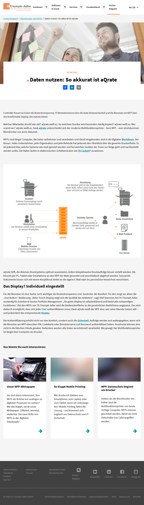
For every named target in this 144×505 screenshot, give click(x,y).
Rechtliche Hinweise (76, 496)
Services (73, 7)
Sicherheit (83, 320)
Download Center (57, 469)
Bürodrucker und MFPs (31, 18)
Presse (29, 472)
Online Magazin (113, 7)
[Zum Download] (40, 431)
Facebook (122, 476)
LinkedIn (109, 476)
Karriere (7, 479)
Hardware (37, 7)
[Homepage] (17, 7)
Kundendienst (93, 7)
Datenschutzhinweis (98, 496)
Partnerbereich (56, 472)
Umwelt (7, 476)
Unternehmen (10, 469)
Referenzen (31, 469)
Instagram (136, 476)
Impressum (124, 496)
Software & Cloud (55, 7)
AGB (114, 496)
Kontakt (137, 496)
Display (45, 313)
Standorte (8, 472)
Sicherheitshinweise (54, 496)
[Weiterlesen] (88, 431)
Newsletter (95, 476)
